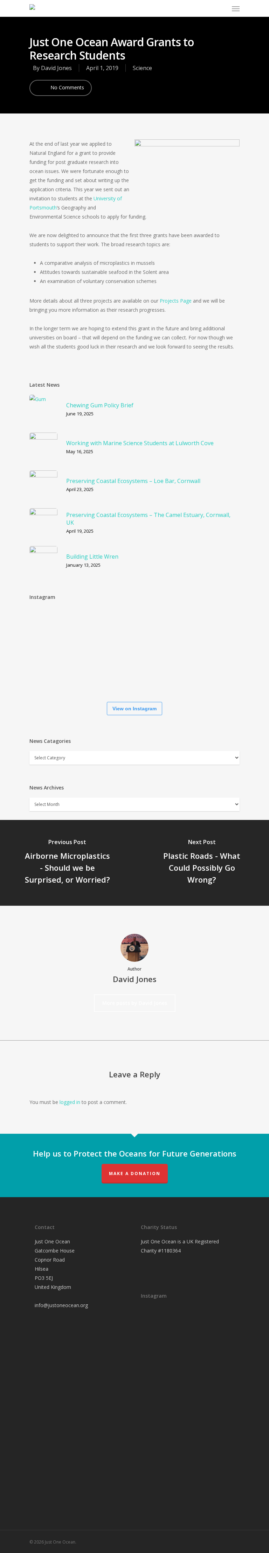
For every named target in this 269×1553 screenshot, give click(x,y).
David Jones (56, 68)
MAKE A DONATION (134, 1173)
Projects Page (176, 300)
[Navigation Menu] (236, 8)
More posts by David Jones (134, 1003)
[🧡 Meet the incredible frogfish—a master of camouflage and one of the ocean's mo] (219, 629)
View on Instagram (134, 708)
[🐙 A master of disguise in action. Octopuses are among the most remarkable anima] (92, 674)
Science (142, 68)
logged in (70, 1102)
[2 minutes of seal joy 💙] (50, 628)
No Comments (66, 87)
